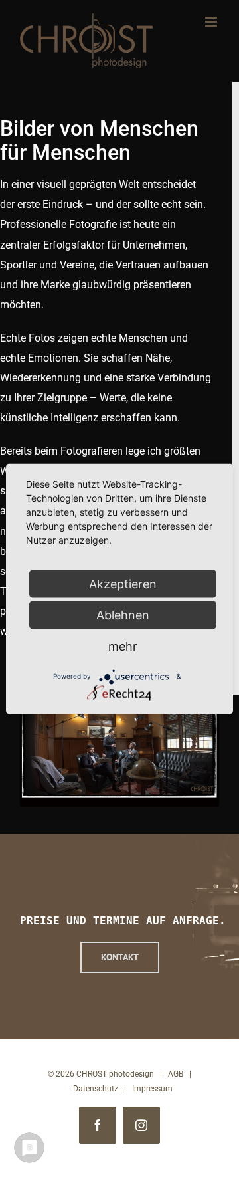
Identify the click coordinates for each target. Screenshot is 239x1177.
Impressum (152, 1088)
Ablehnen (122, 614)
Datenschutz (95, 1088)
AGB (175, 1074)
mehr (122, 646)
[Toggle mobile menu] (212, 22)
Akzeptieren (123, 583)
